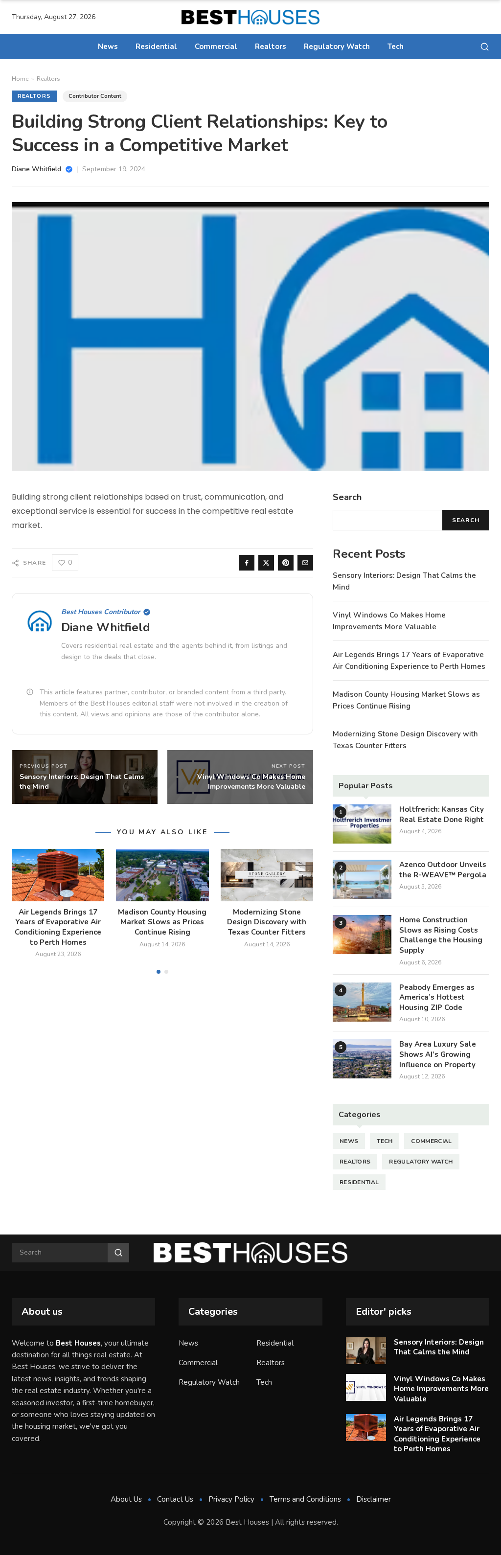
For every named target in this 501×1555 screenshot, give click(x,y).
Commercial (216, 46)
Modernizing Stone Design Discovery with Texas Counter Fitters (266, 922)
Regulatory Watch (337, 46)
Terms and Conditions (305, 1499)
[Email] (305, 563)
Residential (156, 46)
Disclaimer (373, 1499)
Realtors (270, 46)
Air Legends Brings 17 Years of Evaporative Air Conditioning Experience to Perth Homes (58, 927)
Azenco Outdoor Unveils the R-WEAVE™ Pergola (442, 870)
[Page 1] (158, 972)
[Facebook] (246, 563)
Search (465, 520)
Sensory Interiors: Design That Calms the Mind (439, 1347)
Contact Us (175, 1499)
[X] (266, 563)
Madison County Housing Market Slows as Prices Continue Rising (162, 922)
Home (20, 79)
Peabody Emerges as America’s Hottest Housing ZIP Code (437, 997)
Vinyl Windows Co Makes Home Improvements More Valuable (441, 1389)
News (108, 46)
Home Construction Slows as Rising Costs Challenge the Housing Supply (440, 935)
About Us (126, 1499)
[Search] (484, 46)
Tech (395, 46)
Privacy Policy (231, 1499)
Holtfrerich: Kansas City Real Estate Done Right (441, 814)
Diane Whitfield (105, 627)
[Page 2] (166, 972)
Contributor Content (94, 96)
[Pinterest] (286, 563)
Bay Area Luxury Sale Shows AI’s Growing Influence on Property (437, 1054)
